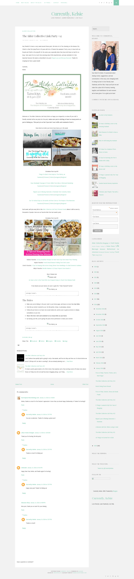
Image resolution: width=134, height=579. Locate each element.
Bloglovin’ (64, 195)
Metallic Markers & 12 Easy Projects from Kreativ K (56, 268)
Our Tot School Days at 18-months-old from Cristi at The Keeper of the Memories (52, 201)
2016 (95, 304)
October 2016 (99, 320)
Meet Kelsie (25, 2)
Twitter (52, 177)
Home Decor (110, 246)
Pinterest (46, 177)
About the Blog (36, 2)
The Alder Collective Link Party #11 (105, 432)
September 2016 (100, 325)
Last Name (96, 223)
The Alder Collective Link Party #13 (105, 400)
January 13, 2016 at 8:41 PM (34, 468)
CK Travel (47, 2)
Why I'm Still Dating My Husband (108, 141)
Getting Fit (103, 246)
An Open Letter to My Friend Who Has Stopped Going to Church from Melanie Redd (52, 280)
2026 (95, 267)
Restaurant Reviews (104, 252)
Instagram (57, 177)
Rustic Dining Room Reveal (103, 386)
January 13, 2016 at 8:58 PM (37, 503)
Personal (64, 2)
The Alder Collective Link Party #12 (42, 36)
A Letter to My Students (105, 115)
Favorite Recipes (96, 246)
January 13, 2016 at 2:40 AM (47, 398)
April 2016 (98, 352)
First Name (96, 216)
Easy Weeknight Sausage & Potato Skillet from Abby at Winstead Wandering (52, 183)
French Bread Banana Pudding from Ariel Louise (56, 263)
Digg (65, 341)
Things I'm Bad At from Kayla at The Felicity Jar (52, 174)
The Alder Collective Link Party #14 (105, 381)
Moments (102, 249)
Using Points (98, 255)
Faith (112, 243)
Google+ (50, 341)
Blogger (115, 491)
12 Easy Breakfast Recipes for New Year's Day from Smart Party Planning (57, 260)
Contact (56, 2)
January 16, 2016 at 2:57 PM (44, 414)
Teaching (111, 252)
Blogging (105, 243)
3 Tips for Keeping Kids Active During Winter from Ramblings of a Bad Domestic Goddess (56, 265)
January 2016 (99, 368)
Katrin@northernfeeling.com (30, 398)
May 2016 (98, 347)
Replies (25, 410)
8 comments (44, 40)
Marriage (95, 249)
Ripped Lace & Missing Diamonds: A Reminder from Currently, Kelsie (52, 192)
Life (117, 245)
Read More (70, 361)
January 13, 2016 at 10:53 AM (42, 433)
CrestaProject (57, 572)
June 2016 (98, 341)
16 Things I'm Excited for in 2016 (105, 438)
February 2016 (99, 363)
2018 (95, 294)
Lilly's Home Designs (27, 433)
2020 (95, 283)
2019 (95, 288)
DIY (109, 243)
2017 (95, 299)
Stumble (58, 341)
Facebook (40, 177)
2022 (95, 272)
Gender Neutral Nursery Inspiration (108, 183)
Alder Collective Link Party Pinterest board (54, 209)
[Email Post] (18, 345)
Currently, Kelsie (67, 14)
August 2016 (99, 331)
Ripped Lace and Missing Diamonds (61, 58)
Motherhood (111, 249)
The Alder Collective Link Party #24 (35, 355)
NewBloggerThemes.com (79, 572)
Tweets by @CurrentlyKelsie (105, 468)
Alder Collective (28, 31)
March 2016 (99, 358)
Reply (22, 405)
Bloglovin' (64, 177)
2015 (95, 446)
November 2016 (100, 314)
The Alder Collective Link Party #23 (35, 366)
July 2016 (98, 336)
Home (17, 2)
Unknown (24, 468)
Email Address (105, 210)
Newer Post (18, 384)
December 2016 (100, 309)
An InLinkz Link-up (27, 337)
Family (117, 243)
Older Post (85, 384)
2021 (95, 277)
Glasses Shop (25, 503)
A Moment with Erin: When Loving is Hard (107, 427)
